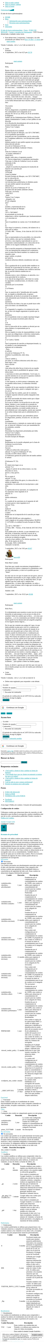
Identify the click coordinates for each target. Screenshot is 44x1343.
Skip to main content (12, 2)
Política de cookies (16, 805)
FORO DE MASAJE (12, 792)
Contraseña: (7, 690)
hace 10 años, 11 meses (32, 39)
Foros (26, 30)
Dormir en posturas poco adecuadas (17, 784)
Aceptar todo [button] (10, 822)
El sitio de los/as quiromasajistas (11, 30)
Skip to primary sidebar (13, 4)
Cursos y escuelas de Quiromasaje (20, 32)
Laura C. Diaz (10, 750)
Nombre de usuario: (9, 688)
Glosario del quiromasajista (32, 805)
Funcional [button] (4, 1097)
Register (9, 713)
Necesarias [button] (4, 859)
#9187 (30, 548)
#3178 (30, 52)
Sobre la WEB (10, 794)
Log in (3, 713)
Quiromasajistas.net (7, 10)
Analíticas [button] (4, 1152)
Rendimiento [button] (5, 1311)
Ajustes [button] (3, 822)
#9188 (31, 594)
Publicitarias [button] (5, 1223)
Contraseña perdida (15, 738)
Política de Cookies (7, 818)
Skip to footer (9, 6)
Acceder (6, 700)
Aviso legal (4, 805)
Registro (5, 738)
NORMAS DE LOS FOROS (15, 796)
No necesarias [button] (5, 1132)
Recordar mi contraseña (13, 692)
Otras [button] (2, 1109)
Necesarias (7, 861)
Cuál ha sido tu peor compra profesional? (19, 782)
